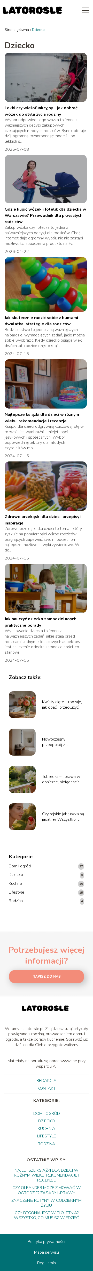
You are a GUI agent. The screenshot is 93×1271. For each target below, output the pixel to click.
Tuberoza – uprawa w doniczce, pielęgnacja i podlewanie (61, 779)
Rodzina (16, 901)
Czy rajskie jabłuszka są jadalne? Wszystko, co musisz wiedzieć (63, 816)
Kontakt (46, 1088)
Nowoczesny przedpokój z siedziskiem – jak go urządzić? (60, 742)
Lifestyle (16, 892)
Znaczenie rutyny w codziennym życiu (46, 1203)
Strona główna (17, 29)
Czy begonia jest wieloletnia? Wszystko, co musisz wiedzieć (46, 1215)
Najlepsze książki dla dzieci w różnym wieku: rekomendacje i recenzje (46, 1175)
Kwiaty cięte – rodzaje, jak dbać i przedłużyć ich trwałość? (62, 704)
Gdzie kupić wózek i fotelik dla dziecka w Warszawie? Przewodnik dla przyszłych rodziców (45, 215)
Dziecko (16, 875)
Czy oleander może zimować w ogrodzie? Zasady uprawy (46, 1190)
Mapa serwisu (46, 1252)
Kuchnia (15, 883)
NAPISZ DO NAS (47, 976)
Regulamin (46, 1263)
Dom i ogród (20, 866)
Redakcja (46, 1080)
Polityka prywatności (46, 1242)
